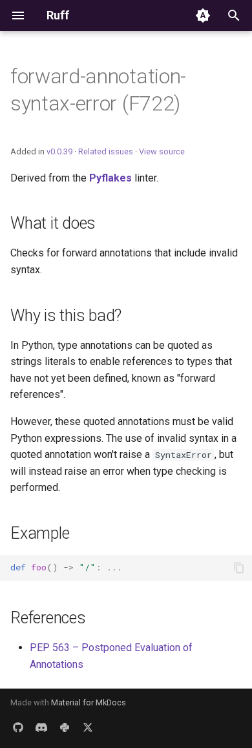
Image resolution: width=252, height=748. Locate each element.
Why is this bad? (65, 315)
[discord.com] (41, 727)
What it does (53, 223)
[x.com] (88, 727)
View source (162, 151)
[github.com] (18, 727)
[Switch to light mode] (203, 15)
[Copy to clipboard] (239, 568)
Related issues (105, 151)
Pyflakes (110, 178)
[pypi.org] (64, 727)
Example (39, 533)
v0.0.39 (59, 151)
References (48, 617)
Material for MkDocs (88, 702)
